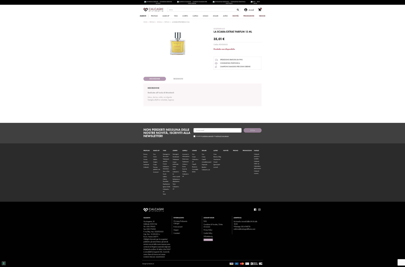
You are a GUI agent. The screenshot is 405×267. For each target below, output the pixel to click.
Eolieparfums (219, 29)
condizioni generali (207, 136)
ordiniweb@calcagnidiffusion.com (244, 229)
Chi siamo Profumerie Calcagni (180, 222)
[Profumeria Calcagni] (153, 10)
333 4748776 (245, 226)
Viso (154, 154)
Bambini (145, 162)
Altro (215, 150)
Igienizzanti (216, 164)
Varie (164, 194)
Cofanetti (146, 167)
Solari (204, 150)
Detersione (185, 159)
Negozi (175, 230)
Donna (145, 154)
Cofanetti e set (206, 170)
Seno (174, 169)
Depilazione (166, 184)
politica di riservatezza (222, 136)
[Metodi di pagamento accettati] (246, 263)
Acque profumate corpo (175, 164)
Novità (225, 150)
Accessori (156, 172)
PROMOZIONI (247, 150)
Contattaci (176, 233)
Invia (252, 130)
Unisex (145, 159)
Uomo (145, 157)
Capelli (184, 150)
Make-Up (156, 150)
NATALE (256, 150)
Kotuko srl (151, 264)
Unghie (155, 162)
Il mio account (177, 227)
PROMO (235, 150)
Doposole (204, 164)
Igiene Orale (166, 187)
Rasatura (194, 167)
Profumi (146, 150)
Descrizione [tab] (154, 79)
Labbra (155, 159)
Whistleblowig (208, 236)
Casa (214, 154)
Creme (165, 164)
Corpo (155, 164)
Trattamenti (176, 159)
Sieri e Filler (166, 171)
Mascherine (216, 159)
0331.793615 (150, 226)
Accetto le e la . (212, 136)
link (161, 252)
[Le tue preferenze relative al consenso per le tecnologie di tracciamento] (4, 263)
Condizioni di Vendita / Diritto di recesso (213, 225)
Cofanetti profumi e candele (256, 156)
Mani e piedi (176, 176)
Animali (215, 167)
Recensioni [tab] (178, 79)
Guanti (215, 162)
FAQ (205, 221)
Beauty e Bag (217, 157)
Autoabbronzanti (206, 162)
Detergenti (176, 154)
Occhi (155, 157)
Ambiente (146, 164)
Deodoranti (176, 157)
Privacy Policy (208, 230)
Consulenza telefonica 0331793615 (235, 2)
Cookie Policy (208, 233)
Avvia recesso (208, 240)
